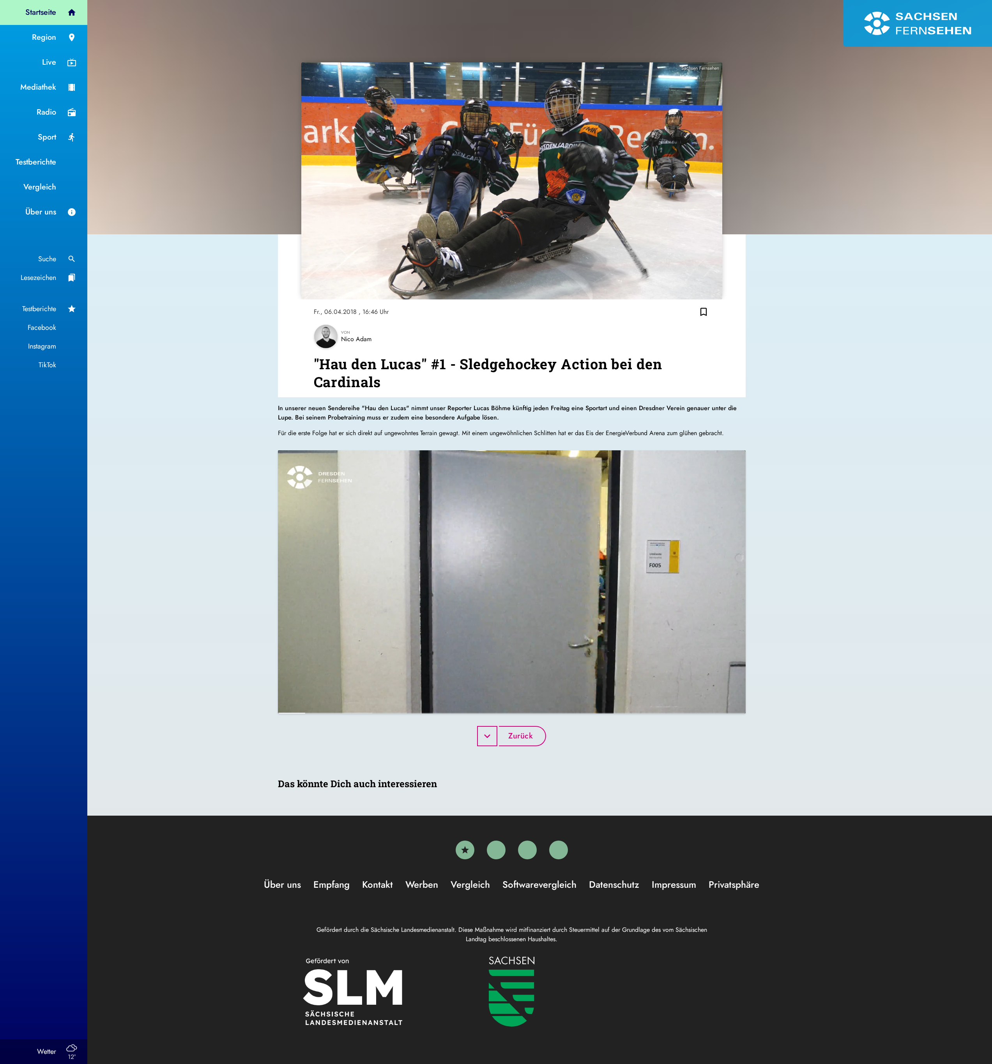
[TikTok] (558, 850)
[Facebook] (496, 850)
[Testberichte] (465, 850)
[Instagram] (527, 850)
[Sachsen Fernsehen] (917, 23)
